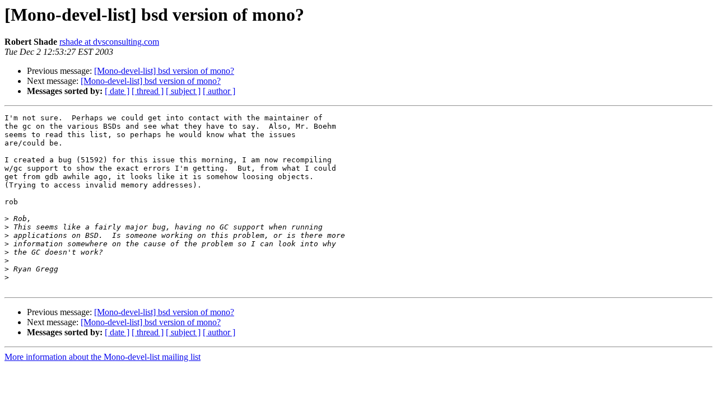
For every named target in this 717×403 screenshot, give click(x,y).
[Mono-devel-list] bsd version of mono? (164, 71)
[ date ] (117, 91)
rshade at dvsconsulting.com (109, 41)
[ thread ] (148, 91)
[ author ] (219, 91)
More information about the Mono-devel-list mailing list (102, 357)
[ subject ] (183, 91)
